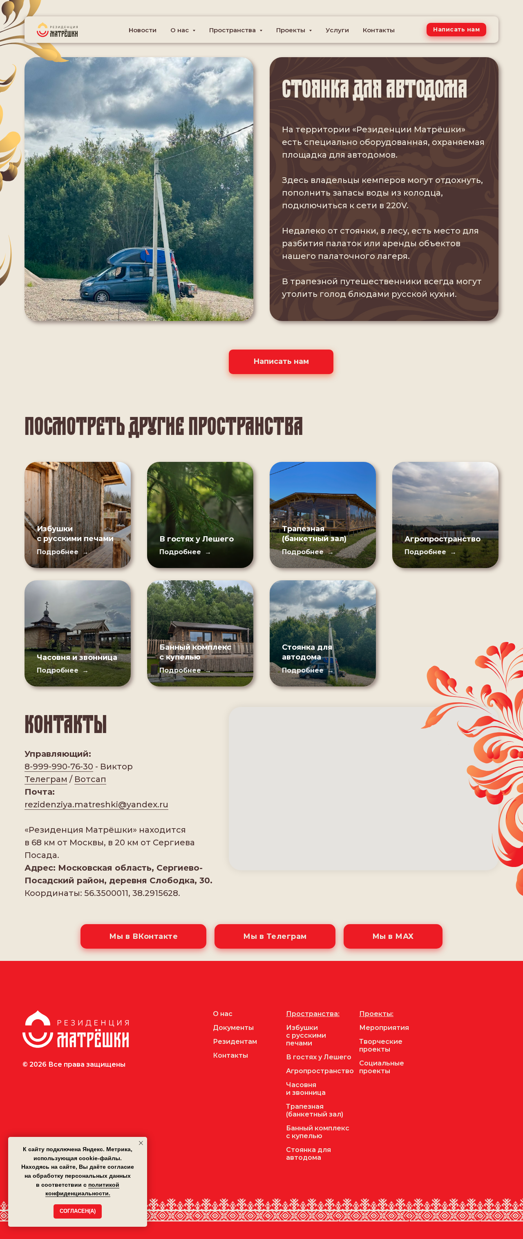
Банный (299, 1128)
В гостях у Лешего (196, 539)
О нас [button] (180, 30)
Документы (233, 1028)
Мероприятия (384, 1028)
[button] (456, 30)
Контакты (379, 30)
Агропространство (443, 539)
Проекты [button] (291, 30)
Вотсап (90, 779)
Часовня (301, 1085)
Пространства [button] (233, 30)
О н (218, 1014)
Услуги (337, 30)
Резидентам (235, 1041)
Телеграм (46, 779)
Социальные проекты (381, 1067)
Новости (142, 30)
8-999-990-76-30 (59, 766)
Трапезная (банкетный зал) (314, 1110)
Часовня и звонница (77, 657)
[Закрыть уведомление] (141, 1143)
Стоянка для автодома (308, 1153)
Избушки (302, 1028)
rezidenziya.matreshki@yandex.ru (96, 804)
